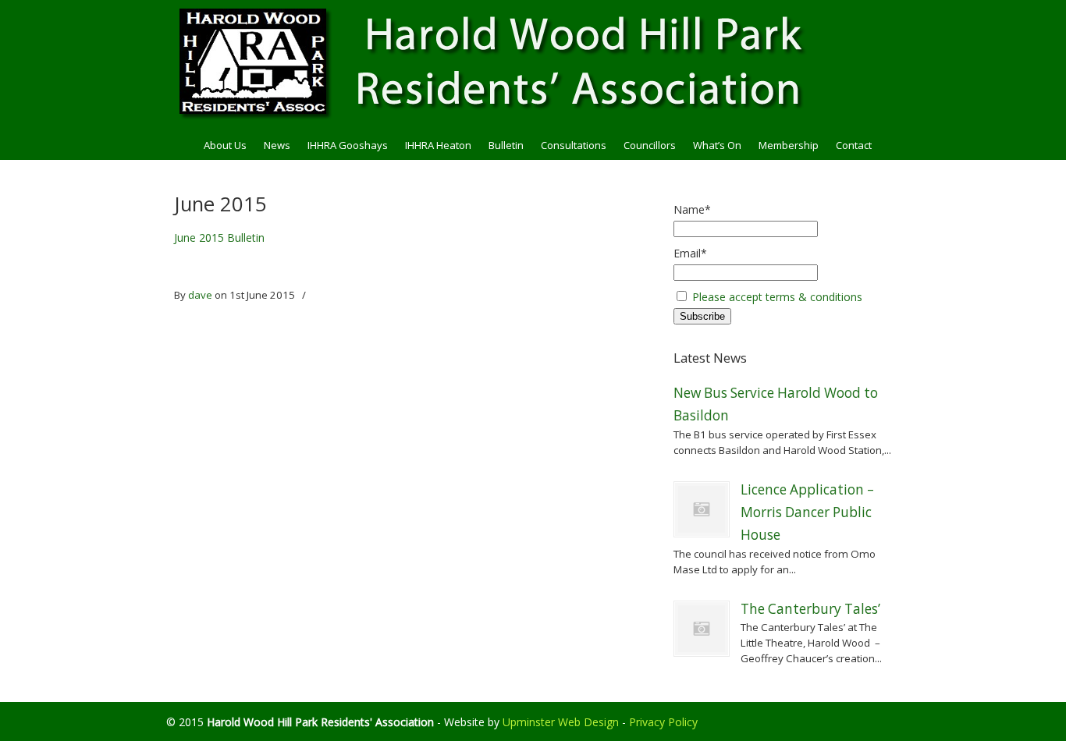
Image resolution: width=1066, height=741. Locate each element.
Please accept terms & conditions (777, 296)
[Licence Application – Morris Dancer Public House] (701, 509)
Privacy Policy (663, 721)
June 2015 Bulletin (219, 237)
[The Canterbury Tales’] (701, 628)
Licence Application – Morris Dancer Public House (807, 512)
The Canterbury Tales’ (810, 609)
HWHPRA (533, 63)
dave (200, 295)
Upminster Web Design (561, 721)
